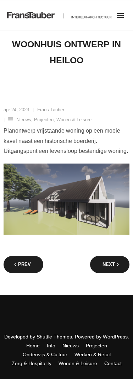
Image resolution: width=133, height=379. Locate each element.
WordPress (115, 337)
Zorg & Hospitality (31, 363)
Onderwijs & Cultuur (45, 354)
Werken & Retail (92, 354)
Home (33, 345)
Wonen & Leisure (74, 119)
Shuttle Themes (54, 337)
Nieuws (23, 119)
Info (51, 345)
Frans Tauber (50, 109)
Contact (113, 363)
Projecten (44, 119)
